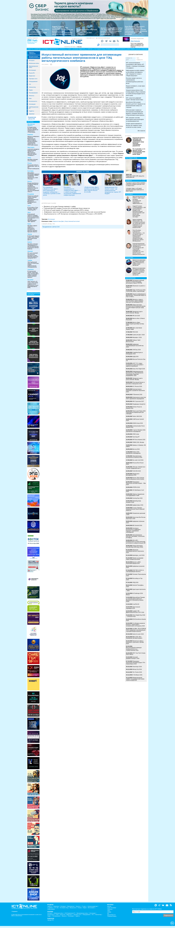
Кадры (31, 90)
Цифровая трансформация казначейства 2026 (135, 346)
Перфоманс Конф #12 (139, 404)
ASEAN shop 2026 (137, 423)
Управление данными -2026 (135, 514)
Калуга (30, 181)
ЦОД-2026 (135, 356)
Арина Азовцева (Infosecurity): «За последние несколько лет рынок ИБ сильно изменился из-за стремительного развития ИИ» (112, 31)
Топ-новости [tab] (140, 59)
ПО (30, 84)
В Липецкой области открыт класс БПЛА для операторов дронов (33, 237)
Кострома (30, 279)
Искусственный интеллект (72, 221)
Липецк (30, 234)
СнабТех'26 (136, 604)
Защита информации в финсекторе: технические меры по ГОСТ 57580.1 (136, 295)
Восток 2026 (136, 449)
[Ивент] (33, 303)
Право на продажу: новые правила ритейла (135, 558)
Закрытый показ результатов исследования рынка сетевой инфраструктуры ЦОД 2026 (135, 307)
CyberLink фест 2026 (139, 334)
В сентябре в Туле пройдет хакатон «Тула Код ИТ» (33, 209)
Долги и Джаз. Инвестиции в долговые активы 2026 (135, 324)
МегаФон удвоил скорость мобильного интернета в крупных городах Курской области (32, 228)
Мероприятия (54, 49)
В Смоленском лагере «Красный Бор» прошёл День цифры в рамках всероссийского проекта (33, 274)
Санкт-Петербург (111, 907)
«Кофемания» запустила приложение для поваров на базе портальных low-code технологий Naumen (75, 212)
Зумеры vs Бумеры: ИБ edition (136, 445)
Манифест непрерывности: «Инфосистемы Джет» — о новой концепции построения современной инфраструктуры (72, 191)
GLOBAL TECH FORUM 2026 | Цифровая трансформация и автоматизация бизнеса (136, 630)
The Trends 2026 (137, 672)
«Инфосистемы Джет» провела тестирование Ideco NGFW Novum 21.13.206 (91, 189)
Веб (57, 914)
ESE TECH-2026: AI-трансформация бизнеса (135, 571)
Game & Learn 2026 (138, 634)
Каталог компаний (142, 49)
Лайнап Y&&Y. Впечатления (133, 340)
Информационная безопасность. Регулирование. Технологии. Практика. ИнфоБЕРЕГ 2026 (135, 373)
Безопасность (33, 101)
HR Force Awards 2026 (138, 439)
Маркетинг (32, 75)
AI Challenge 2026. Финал (134, 594)
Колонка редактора (137, 38)
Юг (108, 913)
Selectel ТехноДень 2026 (135, 585)
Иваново (30, 251)
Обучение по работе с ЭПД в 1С (135, 286)
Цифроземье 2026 (138, 505)
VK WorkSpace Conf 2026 (135, 490)
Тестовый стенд (99, 49)
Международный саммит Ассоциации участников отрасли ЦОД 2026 (135, 679)
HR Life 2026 (136, 315)
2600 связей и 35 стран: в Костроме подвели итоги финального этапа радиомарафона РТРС (33, 284)
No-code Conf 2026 (138, 460)
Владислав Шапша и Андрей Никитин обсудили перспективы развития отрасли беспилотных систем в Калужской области (33, 187)
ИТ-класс (128, 135)
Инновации (32, 104)
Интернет (32, 60)
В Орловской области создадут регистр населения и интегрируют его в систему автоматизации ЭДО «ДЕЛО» (33, 217)
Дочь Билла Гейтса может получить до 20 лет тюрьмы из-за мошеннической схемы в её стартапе (135, 105)
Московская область (31, 124)
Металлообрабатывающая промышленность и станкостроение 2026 (134, 649)
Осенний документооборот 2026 (132, 657)
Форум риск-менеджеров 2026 (133, 474)
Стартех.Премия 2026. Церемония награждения (136, 430)
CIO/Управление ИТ (33, 107)
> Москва (79, 46)
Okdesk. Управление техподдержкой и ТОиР (135, 494)
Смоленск (31, 269)
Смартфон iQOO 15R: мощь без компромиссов (135, 176)
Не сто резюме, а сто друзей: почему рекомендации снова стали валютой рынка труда (139, 151)
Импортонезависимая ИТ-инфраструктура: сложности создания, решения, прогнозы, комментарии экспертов (139, 271)
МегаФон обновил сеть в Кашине (33, 160)
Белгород (30, 171)
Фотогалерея (121, 49)
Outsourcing (32, 87)
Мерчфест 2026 (137, 337)
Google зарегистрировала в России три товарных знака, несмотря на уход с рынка (134, 125)
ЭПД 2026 (135, 582)
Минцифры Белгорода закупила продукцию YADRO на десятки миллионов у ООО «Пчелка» (33, 176)
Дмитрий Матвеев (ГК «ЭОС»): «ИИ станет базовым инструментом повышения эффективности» (39, 32)
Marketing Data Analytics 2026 (133, 501)
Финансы (31, 95)
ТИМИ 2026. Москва (138, 442)
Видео (114, 49)
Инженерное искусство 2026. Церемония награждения (136, 398)
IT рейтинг (89, 49)
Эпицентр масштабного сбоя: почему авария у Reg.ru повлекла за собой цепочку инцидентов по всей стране (135, 93)
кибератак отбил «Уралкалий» (32, 42)
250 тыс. (32, 40)
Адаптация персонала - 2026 (136, 590)
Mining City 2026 (137, 669)
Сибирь (109, 912)
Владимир (31, 194)
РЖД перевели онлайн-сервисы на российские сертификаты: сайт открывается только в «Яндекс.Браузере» (135, 73)
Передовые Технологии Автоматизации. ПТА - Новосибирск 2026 (136, 663)
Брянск (30, 242)
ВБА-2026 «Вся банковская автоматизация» (134, 637)
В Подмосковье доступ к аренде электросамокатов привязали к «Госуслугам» (33, 130)
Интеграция (32, 70)
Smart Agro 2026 (137, 666)
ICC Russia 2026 (137, 386)
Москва (109, 906)
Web (30, 98)
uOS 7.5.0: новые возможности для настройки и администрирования (134, 365)
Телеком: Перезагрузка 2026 (136, 575)
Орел (29, 212)
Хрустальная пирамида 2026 (133, 607)
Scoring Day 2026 (137, 498)
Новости (30, 49)
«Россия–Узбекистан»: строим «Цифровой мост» (136, 467)
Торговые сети (33, 78)
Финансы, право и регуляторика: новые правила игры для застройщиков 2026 (134, 301)
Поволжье (110, 909)
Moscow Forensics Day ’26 (135, 360)
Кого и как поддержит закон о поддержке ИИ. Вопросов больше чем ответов (137, 45)
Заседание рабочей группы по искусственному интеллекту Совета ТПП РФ (135, 282)
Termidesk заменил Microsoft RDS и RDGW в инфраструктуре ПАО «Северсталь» (86, 32)
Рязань (30, 163)
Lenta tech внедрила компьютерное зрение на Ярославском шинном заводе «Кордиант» (33, 152)
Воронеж (30, 134)
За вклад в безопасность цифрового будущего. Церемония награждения (133, 530)
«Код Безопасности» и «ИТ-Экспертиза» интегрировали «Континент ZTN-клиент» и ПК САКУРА (73, 214)
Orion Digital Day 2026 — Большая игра (135, 615)
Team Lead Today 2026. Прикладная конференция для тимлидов (136, 412)
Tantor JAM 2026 (137, 416)
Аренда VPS (50, 920)
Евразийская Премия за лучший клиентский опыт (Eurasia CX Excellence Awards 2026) (135, 599)
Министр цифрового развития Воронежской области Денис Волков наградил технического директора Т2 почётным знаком (33, 141)
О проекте (14, 911)
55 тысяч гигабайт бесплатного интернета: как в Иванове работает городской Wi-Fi (33, 255)
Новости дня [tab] (129, 59)
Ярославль (31, 147)
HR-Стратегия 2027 (138, 401)
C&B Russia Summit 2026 (135, 419)
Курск (29, 224)
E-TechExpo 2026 (137, 675)
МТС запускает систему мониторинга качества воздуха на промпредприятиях (135, 119)
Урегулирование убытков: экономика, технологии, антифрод (135, 536)
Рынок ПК (32, 73)
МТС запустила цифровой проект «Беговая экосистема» (134, 98)
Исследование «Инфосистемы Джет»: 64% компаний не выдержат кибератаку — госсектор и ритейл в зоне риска (51, 191)
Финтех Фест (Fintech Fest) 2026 (135, 319)
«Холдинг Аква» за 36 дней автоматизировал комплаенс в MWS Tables (135, 190)
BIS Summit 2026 (137, 525)
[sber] (87, 10)
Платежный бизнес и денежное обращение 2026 (135, 383)
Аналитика (37, 49)
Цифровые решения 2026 (135, 566)
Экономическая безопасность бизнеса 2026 (134, 456)
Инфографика (131, 49)
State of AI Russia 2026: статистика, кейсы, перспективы (136, 290)
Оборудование (33, 81)
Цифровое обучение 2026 (135, 522)
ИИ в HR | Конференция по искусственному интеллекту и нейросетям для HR (135, 542)
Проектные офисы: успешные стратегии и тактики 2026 (135, 642)
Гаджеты (31, 111)
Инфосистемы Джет (58, 221)
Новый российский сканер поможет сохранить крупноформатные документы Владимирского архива (33, 199)
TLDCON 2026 (137, 471)
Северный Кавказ (111, 916)
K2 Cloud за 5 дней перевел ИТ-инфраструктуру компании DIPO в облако (66, 210)
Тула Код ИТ (135, 437)
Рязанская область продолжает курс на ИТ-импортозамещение (33, 166)
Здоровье (31, 113)
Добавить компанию (136, 54)
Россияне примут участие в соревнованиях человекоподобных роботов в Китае (134, 80)
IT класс (69, 49)
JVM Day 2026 (137, 349)
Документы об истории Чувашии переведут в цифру (60, 206)
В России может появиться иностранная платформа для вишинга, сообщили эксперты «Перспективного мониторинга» (135, 112)
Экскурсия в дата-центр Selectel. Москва (134, 312)
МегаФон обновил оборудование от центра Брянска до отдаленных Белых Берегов (33, 246)
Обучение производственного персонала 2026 (135, 551)
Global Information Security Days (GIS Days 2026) (134, 546)
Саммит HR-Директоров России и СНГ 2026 (135, 611)
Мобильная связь (34, 63)
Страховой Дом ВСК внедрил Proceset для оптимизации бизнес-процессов (67, 208)
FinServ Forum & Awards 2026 (134, 407)
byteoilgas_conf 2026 (138, 555)
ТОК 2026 (135, 332)
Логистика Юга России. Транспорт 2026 (136, 518)
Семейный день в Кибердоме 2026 (134, 353)
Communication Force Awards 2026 (135, 426)
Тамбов (30, 260)
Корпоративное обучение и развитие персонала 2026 (135, 390)
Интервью (45, 49)
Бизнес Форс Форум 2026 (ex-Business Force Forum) (135, 478)
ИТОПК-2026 (136, 487)
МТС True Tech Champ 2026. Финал (135, 653)
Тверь (29, 157)
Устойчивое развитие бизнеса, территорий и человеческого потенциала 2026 (135, 625)
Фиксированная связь (33, 67)
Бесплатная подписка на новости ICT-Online (147, 909)
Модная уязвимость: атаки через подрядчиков (135, 86)
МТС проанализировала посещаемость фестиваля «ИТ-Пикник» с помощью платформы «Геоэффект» (135, 65)
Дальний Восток (111, 914)
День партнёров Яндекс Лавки (134, 328)
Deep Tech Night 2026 (139, 368)
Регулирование (33, 92)
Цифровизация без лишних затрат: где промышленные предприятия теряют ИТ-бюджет (113, 190)
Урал (108, 910)
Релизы (108, 49)
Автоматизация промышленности (34, 57)
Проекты (62, 49)
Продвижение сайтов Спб (50, 227)
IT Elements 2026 (137, 394)
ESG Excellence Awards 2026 (136, 620)
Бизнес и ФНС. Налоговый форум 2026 (133, 562)
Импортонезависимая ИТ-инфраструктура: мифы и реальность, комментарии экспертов (139, 262)
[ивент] (33, 894)
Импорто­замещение (32, 53)
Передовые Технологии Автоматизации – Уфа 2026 (136, 483)
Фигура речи (73, 907)
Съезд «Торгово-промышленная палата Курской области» (135, 509)
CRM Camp (135, 434)
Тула (29, 205)
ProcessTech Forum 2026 (135, 463)
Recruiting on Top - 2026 (134, 579)
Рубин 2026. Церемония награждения (133, 452)
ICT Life (56, 907)
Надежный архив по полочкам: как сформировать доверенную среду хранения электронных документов (139, 141)
